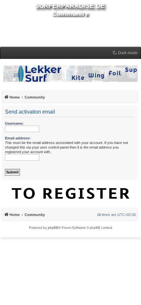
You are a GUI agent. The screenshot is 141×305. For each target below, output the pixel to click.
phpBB (53, 227)
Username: (14, 123)
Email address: (17, 138)
